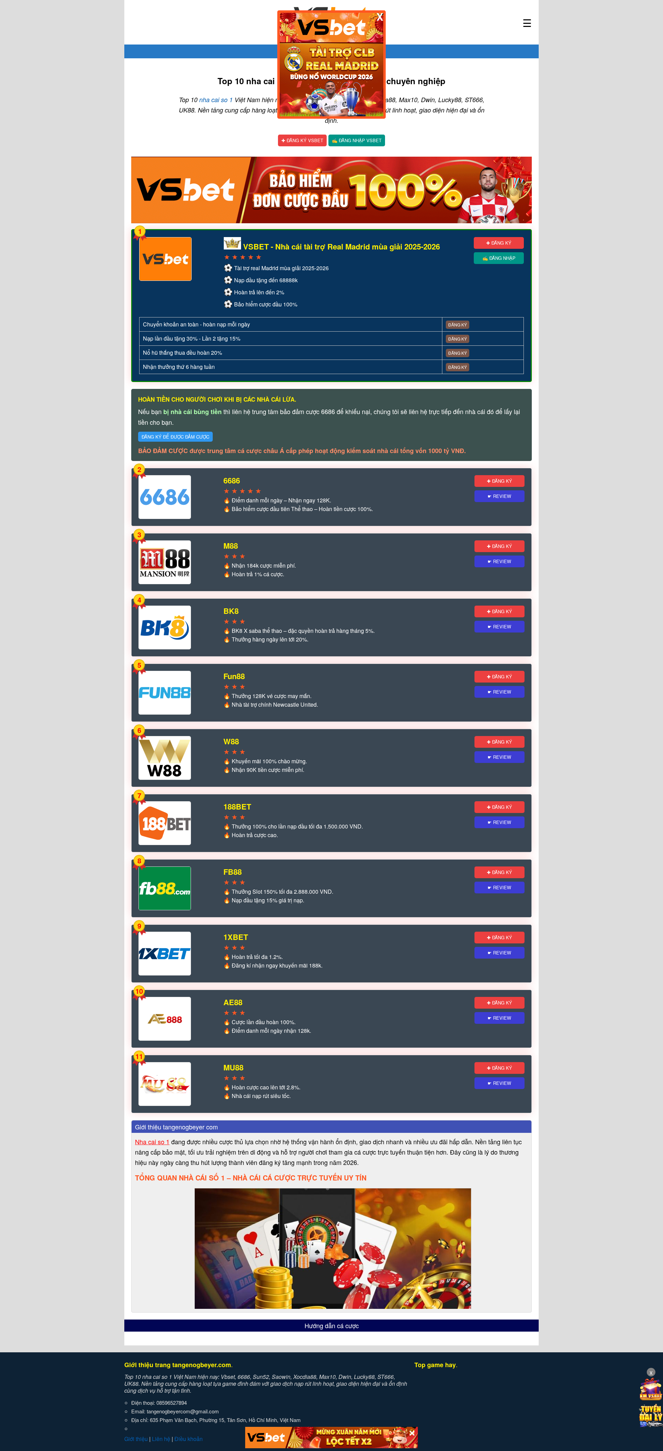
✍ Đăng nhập (499, 258)
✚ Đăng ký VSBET (302, 140)
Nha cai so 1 (152, 1141)
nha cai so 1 (216, 99)
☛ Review (499, 496)
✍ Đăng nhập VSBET (357, 140)
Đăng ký (457, 324)
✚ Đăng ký (498, 242)
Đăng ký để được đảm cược (175, 436)
